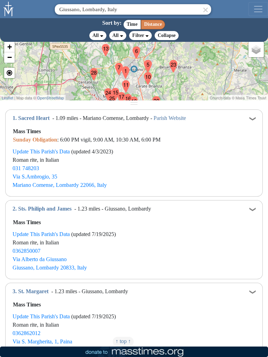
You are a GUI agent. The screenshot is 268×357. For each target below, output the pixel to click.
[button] (123, 68)
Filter (139, 35)
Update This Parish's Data (41, 151)
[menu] (258, 9)
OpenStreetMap (50, 97)
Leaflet (7, 97)
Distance (153, 24)
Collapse (167, 35)
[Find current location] (9, 73)
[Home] (8, 8)
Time (132, 24)
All (96, 35)
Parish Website (170, 118)
